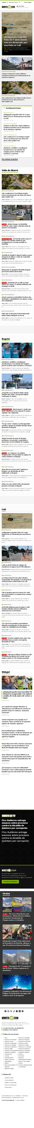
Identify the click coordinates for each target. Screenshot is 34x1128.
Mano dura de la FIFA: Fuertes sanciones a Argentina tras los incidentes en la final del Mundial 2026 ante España (17, 746)
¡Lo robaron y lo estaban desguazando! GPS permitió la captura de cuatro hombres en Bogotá (16, 455)
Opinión (7, 1063)
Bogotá (6, 339)
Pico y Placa (27, 2)
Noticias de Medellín (8, 95)
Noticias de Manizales (11, 1043)
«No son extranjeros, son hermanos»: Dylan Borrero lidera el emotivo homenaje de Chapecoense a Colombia (16, 917)
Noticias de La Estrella (24, 1047)
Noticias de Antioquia (9, 71)
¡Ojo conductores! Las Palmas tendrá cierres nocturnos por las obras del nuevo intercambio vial (16, 99)
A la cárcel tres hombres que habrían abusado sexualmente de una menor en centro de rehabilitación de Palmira (15, 625)
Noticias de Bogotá (9, 146)
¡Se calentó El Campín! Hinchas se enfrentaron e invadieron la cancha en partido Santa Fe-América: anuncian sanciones (16, 710)
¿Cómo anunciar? (9, 1080)
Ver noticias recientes (10, 159)
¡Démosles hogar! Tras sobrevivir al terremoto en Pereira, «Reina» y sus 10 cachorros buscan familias (17, 943)
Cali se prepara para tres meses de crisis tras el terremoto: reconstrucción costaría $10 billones (16, 594)
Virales (6, 893)
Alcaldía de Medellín (10, 1052)
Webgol (6, 672)
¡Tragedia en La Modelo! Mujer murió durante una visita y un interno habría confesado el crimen (15, 394)
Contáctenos (8, 1087)
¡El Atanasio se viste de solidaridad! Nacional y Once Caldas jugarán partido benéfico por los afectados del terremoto (17, 770)
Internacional (8, 1054)
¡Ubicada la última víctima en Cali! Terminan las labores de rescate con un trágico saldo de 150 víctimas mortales (17, 656)
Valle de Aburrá (10, 170)
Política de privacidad (10, 1085)
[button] (3, 2)
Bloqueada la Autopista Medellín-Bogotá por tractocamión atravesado (16, 270)
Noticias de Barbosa (24, 1048)
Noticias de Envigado (10, 1045)
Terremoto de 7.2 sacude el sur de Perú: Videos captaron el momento (17, 968)
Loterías (7, 1056)
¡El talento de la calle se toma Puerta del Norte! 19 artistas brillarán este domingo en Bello (16, 284)
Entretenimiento (9, 1057)
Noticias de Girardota (24, 1050)
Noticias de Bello (7, 280)
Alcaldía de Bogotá (23, 1052)
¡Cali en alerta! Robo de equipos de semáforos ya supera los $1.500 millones (16, 566)
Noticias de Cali (9, 34)
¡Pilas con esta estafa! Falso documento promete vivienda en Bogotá (15, 485)
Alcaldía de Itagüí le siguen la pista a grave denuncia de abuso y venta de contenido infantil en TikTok (17, 257)
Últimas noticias (13, 2)
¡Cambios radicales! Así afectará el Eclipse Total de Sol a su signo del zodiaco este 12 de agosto (17, 993)
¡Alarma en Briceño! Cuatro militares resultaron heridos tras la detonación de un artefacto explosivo (16, 75)
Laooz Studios (20, 1100)
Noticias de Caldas (23, 1045)
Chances (20, 1054)
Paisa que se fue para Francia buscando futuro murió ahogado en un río (15, 314)
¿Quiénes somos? (9, 1078)
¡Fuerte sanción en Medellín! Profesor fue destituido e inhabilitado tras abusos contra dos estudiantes (17, 299)
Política (20, 1063)
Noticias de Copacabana (9, 267)
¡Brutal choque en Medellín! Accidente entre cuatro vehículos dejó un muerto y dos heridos (16, 226)
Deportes (21, 1057)
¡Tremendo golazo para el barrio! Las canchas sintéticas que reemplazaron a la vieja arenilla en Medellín (16, 241)
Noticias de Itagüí (7, 252)
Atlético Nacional (9, 1059)
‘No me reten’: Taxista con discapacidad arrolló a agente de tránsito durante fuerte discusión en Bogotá (17, 425)
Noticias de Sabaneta (10, 1047)
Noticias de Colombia (24, 1041)
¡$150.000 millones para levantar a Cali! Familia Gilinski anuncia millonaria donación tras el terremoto (16, 609)
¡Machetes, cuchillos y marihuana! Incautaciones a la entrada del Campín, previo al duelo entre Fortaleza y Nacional (15, 151)
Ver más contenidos (10, 881)
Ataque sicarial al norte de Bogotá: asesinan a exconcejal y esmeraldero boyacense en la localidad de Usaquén (15, 440)
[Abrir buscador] (19, 2)
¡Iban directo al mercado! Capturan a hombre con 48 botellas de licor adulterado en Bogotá (15, 471)
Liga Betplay (8, 1061)
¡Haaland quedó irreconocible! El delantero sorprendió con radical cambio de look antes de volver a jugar (17, 695)
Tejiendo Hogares (9, 1068)
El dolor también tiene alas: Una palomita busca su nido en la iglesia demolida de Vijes (16, 640)
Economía (21, 1056)
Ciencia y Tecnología (24, 1061)
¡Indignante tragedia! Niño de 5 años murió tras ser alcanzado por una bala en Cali (15, 41)
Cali (4, 509)
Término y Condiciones (10, 1082)
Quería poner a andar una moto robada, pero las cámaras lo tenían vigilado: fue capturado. (16, 411)
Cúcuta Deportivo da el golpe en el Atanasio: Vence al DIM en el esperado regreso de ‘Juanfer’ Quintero (16, 722)
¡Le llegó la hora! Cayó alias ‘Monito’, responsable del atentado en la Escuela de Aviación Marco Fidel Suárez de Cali (16, 579)
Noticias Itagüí (8, 1048)
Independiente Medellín (24, 1059)
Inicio (6, 1037)
